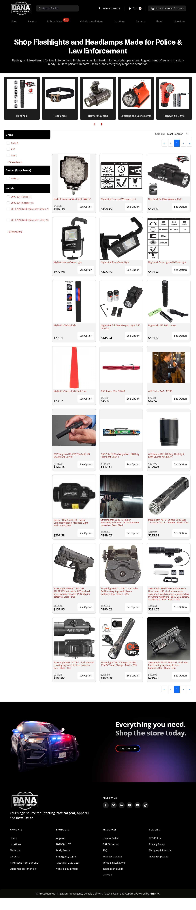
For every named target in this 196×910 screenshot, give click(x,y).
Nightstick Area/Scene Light (68, 262)
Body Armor (63, 850)
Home (13, 838)
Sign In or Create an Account (166, 8)
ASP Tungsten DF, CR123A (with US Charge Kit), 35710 (72, 455)
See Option (85, 206)
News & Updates (158, 856)
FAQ (105, 850)
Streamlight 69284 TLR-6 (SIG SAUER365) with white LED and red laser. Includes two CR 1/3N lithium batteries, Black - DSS (72, 592)
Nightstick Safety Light (65, 325)
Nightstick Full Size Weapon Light (165, 199)
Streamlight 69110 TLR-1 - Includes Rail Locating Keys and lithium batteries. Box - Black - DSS (74, 665)
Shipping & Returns (160, 850)
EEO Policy (155, 838)
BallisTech (63, 844)
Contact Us (114, 8)
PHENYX (155, 893)
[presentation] (94, 124)
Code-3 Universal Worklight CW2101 (72, 198)
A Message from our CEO (24, 862)
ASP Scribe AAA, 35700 (160, 391)
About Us (15, 850)
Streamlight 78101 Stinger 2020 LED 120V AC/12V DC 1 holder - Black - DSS (168, 521)
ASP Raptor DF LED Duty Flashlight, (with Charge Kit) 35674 (166, 455)
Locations (15, 844)
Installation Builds (113, 868)
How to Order (110, 838)
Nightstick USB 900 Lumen (162, 325)
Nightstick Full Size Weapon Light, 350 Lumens (120, 327)
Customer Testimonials (23, 868)
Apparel (60, 838)
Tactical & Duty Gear (67, 862)
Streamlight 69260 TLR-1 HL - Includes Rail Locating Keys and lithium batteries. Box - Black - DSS (168, 665)
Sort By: (160, 133)
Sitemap (107, 875)
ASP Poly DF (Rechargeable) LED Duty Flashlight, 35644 (120, 455)
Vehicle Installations (114, 862)
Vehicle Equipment (67, 868)
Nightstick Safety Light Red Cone (70, 391)
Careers (14, 856)
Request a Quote (112, 856)
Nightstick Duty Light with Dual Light (167, 262)
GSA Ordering (110, 844)
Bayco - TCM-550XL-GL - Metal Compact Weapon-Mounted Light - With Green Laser (71, 522)
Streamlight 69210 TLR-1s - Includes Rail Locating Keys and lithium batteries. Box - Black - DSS (119, 591)
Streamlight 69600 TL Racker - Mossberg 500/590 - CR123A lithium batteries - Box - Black (120, 522)
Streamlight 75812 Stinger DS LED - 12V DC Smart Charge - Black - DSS (119, 664)
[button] (135, 8)
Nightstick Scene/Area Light (115, 262)
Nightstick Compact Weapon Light (118, 199)
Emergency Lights (66, 856)
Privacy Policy (157, 844)
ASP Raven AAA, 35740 (113, 391)
